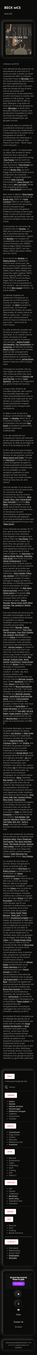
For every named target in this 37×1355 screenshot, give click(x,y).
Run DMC (22, 711)
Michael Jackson (25, 679)
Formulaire (18, 1327)
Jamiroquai (13, 996)
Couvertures (14, 1132)
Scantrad (13, 1144)
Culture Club (16, 659)
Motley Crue (25, 819)
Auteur (12, 1101)
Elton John (14, 499)
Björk (5, 982)
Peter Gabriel (23, 1001)
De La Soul (28, 945)
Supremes (7, 347)
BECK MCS (12, 8)
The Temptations (23, 344)
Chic (28, 593)
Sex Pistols (23, 539)
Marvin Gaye (8, 349)
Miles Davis (9, 524)
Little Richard (15, 189)
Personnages (14, 1109)
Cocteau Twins (9, 743)
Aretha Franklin (23, 342)
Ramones (26, 553)
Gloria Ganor (8, 593)
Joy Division (16, 733)
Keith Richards (17, 854)
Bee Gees (27, 588)
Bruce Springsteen (24, 686)
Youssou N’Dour (24, 797)
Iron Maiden (20, 817)
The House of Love (17, 844)
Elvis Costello (19, 573)
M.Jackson (7, 900)
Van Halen (7, 822)
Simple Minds (22, 753)
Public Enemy (15, 713)
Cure (19, 632)
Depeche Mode (16, 740)
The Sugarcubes (10, 979)
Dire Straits (19, 635)
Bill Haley (25, 79)
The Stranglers (9, 632)
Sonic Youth (16, 913)
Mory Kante (8, 800)
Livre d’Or (8, 13)
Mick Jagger (17, 288)
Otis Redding (8, 344)
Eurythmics (15, 662)
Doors (13, 888)
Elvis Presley (9, 160)
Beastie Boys (12, 718)
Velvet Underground (12, 561)
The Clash (27, 630)
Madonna (19, 681)
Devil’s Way (14, 1198)
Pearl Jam (15, 915)
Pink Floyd (10, 460)
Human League (15, 647)
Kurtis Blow (20, 706)
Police (28, 573)
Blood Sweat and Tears (13, 457)
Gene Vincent (23, 182)
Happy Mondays (10, 967)
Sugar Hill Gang (10, 708)
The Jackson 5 (17, 605)
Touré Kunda (19, 800)
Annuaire (13, 1258)
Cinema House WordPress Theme (16, 1342)
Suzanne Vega (9, 839)
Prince (11, 684)
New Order (28, 733)
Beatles (22, 229)
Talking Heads (9, 556)
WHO (17, 305)
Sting (19, 777)
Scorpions (7, 814)
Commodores (22, 699)
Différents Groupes (17, 1111)
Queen (16, 878)
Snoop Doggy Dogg (22, 940)
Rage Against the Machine (16, 1024)
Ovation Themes (21, 1345)
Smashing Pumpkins (20, 918)
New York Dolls (9, 502)
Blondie (19, 556)
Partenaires (14, 1255)
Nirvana (6, 915)
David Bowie (25, 499)
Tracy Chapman (24, 839)
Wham (16, 664)
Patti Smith (8, 558)
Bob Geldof (8, 780)
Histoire (12, 1104)
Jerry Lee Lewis (20, 184)
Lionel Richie (14, 696)
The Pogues (8, 841)
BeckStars (13, 1196)
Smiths (26, 743)
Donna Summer (10, 590)
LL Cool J (25, 713)
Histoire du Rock (16, 1106)
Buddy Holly (16, 170)
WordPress (18, 1347)
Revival (12, 1087)
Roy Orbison (28, 856)
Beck (27, 1026)
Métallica (15, 819)
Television (28, 556)
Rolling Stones (9, 261)
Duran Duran (27, 662)
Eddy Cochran (17, 179)
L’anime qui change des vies (16, 1081)
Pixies (24, 913)
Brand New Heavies (11, 989)
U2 (26, 758)
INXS (17, 812)
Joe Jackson (8, 576)
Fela (15, 797)
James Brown (28, 359)
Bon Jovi (16, 822)
